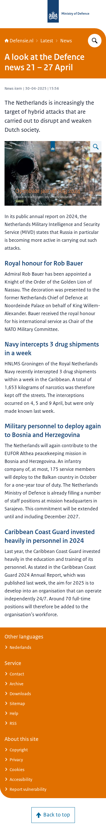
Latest (46, 41)
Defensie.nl (21, 41)
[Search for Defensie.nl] (94, 40)
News (66, 41)
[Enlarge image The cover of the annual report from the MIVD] (95, 146)
